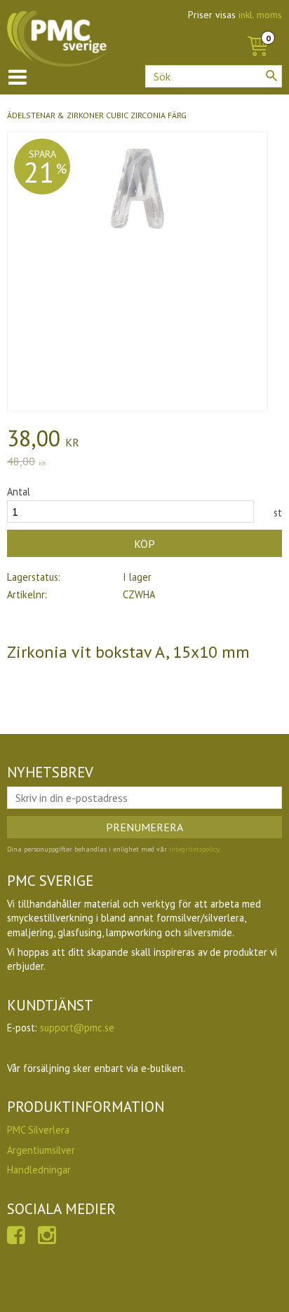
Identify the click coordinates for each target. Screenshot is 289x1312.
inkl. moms (260, 14)
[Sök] (271, 75)
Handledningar (39, 1169)
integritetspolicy (194, 849)
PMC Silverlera (38, 1129)
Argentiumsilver (41, 1150)
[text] (144, 440)
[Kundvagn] (257, 30)
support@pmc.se (77, 1027)
